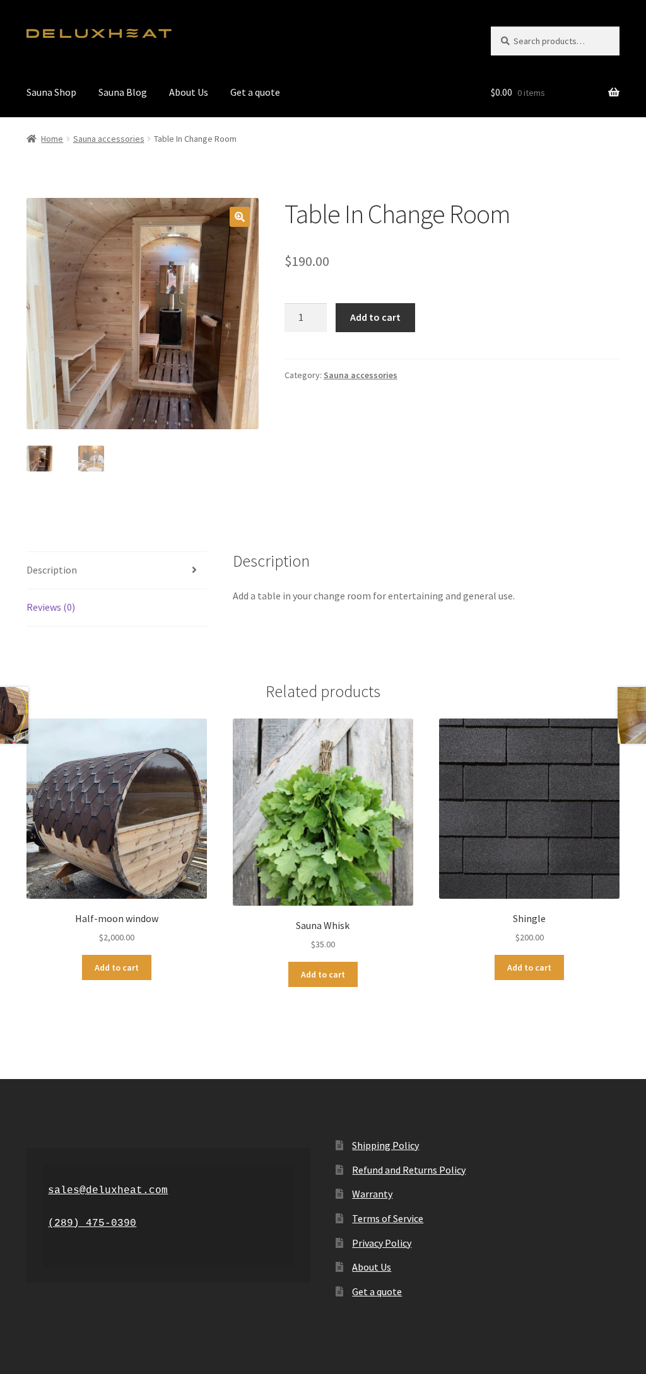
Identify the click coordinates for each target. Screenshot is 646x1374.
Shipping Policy (385, 1145)
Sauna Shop (51, 92)
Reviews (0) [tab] (50, 607)
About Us (188, 92)
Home (52, 138)
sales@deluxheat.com (108, 1190)
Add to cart (375, 317)
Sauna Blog (122, 92)
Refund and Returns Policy (409, 1169)
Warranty (372, 1193)
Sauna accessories (108, 138)
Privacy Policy (381, 1243)
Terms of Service (387, 1218)
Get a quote (255, 92)
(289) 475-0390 (92, 1223)
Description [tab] (51, 569)
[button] (240, 217)
